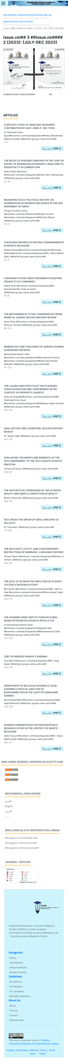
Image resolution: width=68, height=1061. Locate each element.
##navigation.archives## (18, 21)
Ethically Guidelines (19, 996)
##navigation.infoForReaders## (21, 838)
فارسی (8, 811)
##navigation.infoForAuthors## (21, 843)
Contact (13, 1015)
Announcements (18, 967)
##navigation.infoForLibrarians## (22, 848)
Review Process (17, 972)
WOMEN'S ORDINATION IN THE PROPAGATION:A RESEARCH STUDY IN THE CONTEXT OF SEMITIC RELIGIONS (31, 728)
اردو (7, 816)
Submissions (16, 962)
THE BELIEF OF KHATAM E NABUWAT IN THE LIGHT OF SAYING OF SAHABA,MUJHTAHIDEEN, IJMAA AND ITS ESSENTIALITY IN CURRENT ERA (34, 164)
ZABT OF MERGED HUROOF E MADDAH (25, 656)
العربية (8, 801)
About (12, 1005)
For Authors (15, 981)
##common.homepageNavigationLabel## (27, 15)
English (9, 806)
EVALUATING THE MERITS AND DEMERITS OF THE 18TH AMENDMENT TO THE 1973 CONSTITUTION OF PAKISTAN (33, 461)
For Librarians (16, 991)
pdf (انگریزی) (51, 148)
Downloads (22, 1050)
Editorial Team (17, 1020)
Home (12, 957)
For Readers (15, 986)
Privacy (13, 1010)
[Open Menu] (3, 3)
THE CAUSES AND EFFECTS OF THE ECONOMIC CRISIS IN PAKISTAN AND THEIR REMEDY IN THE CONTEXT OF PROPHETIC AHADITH (30, 389)
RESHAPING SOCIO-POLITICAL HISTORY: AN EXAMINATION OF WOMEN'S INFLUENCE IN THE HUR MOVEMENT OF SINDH (33, 203)
